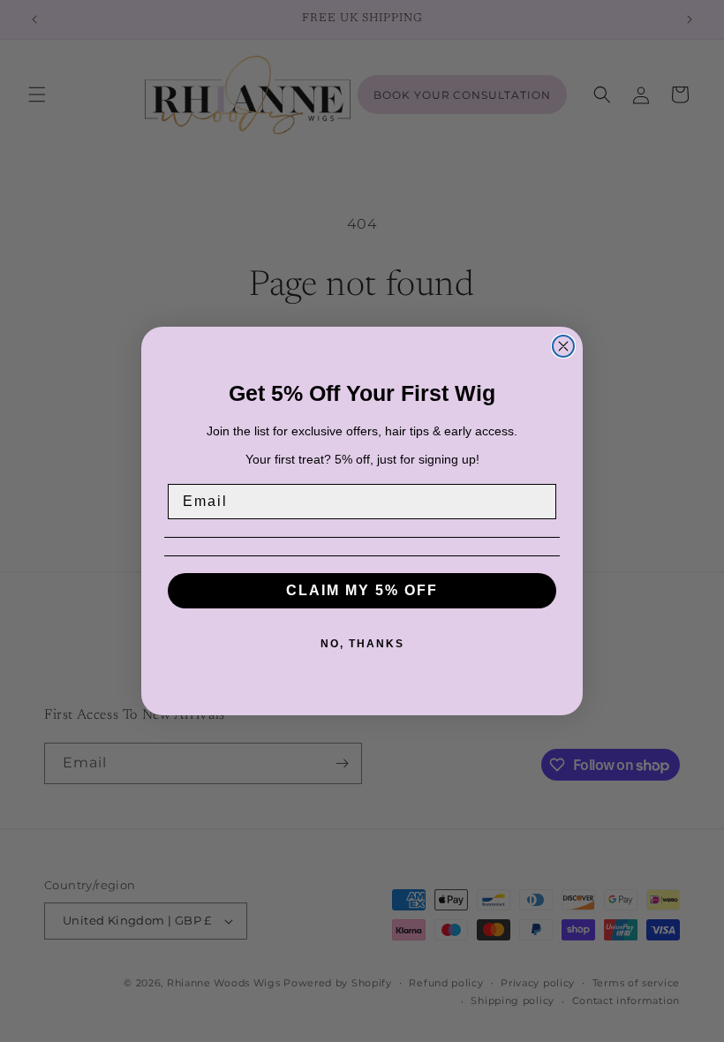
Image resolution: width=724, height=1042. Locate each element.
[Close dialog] (563, 346)
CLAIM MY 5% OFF (362, 590)
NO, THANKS (362, 644)
